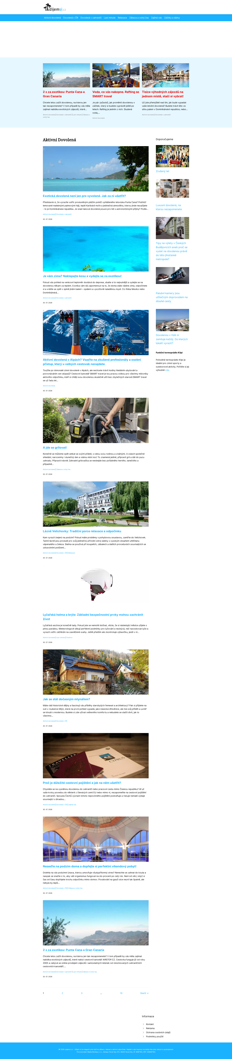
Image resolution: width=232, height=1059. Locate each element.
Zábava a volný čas (139, 17)
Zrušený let (162, 171)
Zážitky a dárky (172, 17)
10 (121, 993)
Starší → (144, 993)
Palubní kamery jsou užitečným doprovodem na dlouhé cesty (172, 297)
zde (167, 370)
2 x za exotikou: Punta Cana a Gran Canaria (73, 950)
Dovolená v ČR (70, 17)
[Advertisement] (116, 39)
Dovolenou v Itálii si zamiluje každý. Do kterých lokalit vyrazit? (172, 339)
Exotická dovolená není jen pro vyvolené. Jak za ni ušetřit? (84, 196)
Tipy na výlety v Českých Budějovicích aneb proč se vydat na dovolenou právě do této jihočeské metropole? (171, 251)
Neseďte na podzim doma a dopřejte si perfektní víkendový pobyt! (89, 866)
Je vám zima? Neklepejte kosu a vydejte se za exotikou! (82, 276)
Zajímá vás (156, 17)
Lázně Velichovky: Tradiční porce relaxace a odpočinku (82, 531)
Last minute (109, 17)
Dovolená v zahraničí (91, 17)
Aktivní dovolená (52, 17)
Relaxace (122, 17)
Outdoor (69, 637)
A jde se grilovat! (55, 447)
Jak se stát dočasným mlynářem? (66, 699)
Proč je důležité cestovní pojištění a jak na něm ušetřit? (82, 783)
